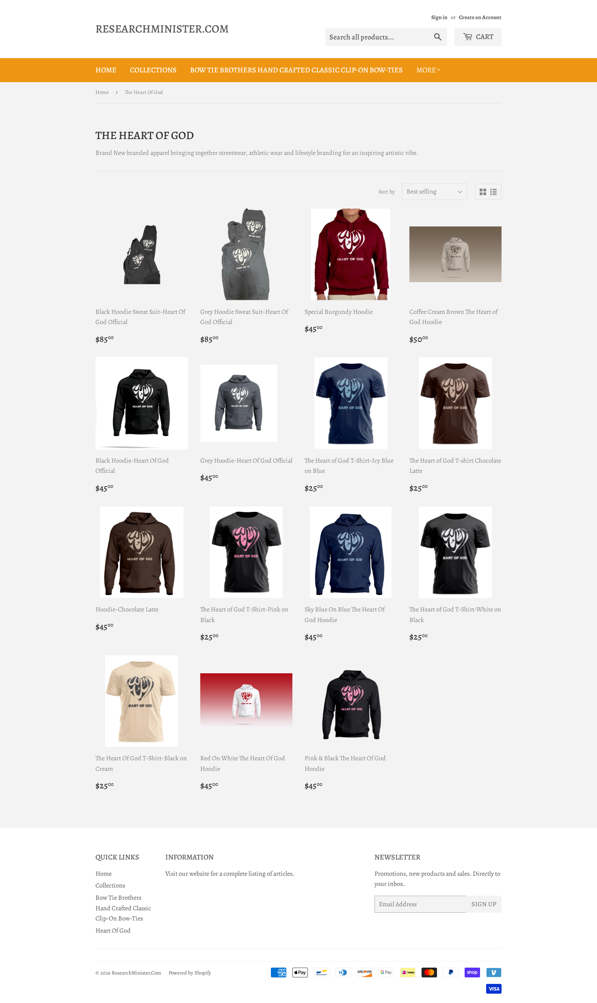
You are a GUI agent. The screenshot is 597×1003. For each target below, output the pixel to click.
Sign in (439, 17)
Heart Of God (113, 930)
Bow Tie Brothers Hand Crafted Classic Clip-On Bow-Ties (296, 70)
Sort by (387, 192)
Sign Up (484, 904)
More (426, 70)
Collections (153, 70)
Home (106, 70)
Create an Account (480, 17)
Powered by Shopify (190, 972)
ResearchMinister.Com (162, 29)
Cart (484, 36)
